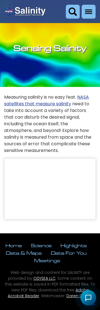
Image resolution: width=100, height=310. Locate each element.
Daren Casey (79, 296)
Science (41, 245)
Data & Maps (24, 253)
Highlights (74, 245)
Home (14, 245)
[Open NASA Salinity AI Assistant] (88, 298)
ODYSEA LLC (44, 278)
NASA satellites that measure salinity (46, 100)
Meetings (47, 260)
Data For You (68, 253)
